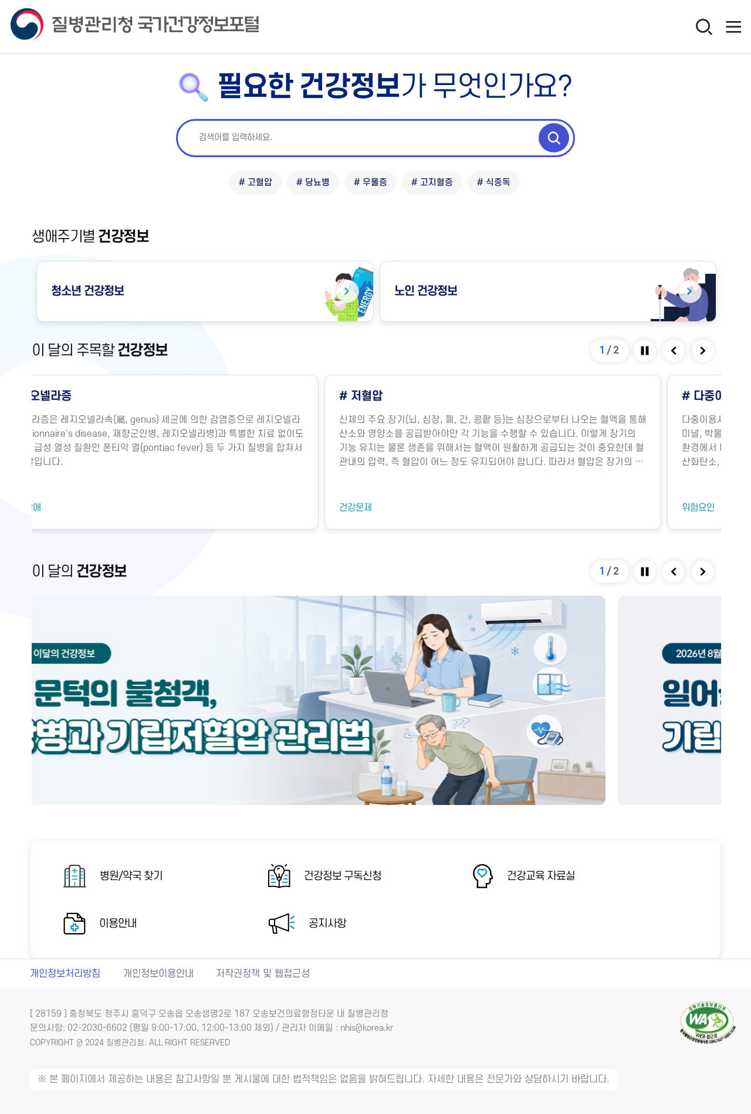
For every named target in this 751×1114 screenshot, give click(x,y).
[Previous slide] (674, 350)
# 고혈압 (255, 183)
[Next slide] (703, 350)
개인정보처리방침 (65, 974)
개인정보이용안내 (158, 974)
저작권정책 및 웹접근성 (263, 974)
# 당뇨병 (313, 183)
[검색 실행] (554, 137)
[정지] (645, 350)
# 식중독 (493, 183)
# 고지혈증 (432, 183)
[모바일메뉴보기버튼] (733, 26)
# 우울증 (370, 183)
